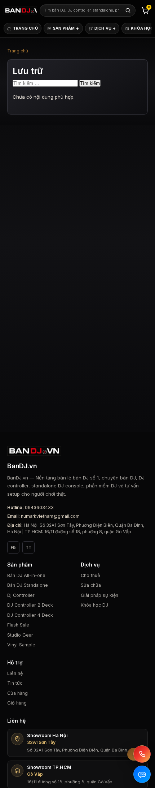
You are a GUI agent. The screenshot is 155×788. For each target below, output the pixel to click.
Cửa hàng (17, 693)
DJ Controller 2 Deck (30, 605)
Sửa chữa (91, 585)
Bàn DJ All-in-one (26, 575)
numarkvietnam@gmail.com (50, 516)
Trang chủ (17, 50)
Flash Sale (18, 625)
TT (28, 547)
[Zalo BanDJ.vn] (142, 774)
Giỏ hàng (17, 703)
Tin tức (14, 683)
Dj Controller (21, 595)
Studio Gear (20, 635)
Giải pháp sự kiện (99, 595)
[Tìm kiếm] (128, 10)
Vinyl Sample (21, 644)
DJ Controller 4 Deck (30, 615)
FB (13, 547)
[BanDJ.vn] (20, 10)
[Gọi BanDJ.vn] (142, 754)
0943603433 (39, 507)
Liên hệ (15, 673)
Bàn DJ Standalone (27, 585)
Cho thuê (90, 575)
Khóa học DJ (94, 605)
